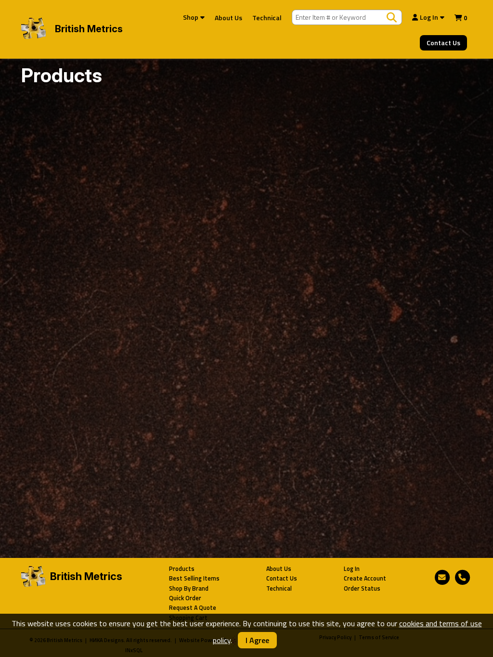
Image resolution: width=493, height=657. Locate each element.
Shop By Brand (188, 588)
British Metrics (89, 29)
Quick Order (185, 598)
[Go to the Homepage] (33, 29)
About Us (228, 18)
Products (182, 568)
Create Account (365, 578)
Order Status (362, 588)
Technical (267, 18)
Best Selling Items (194, 578)
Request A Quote (192, 607)
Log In (429, 17)
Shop (190, 17)
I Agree (257, 640)
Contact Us (443, 43)
